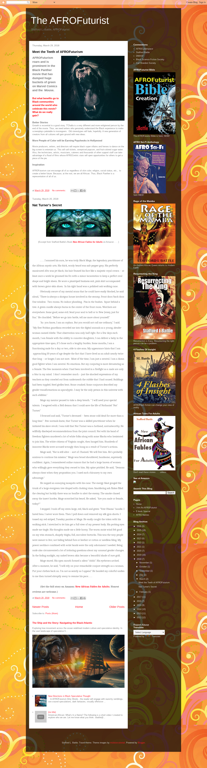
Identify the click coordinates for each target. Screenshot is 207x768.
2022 (139, 542)
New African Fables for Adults (92, 586)
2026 (139, 526)
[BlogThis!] (75, 190)
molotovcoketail (117, 742)
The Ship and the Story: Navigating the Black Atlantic (62, 622)
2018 (139, 559)
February (143, 592)
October (143, 566)
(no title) (52, 712)
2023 (139, 538)
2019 (139, 555)
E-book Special (143, 511)
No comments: (59, 190)
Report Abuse (141, 624)
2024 (139, 534)
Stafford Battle (143, 52)
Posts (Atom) (51, 613)
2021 (139, 547)
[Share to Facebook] (81, 190)
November (144, 562)
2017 (139, 597)
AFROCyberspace (144, 49)
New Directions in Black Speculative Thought (69, 696)
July (141, 575)
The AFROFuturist (70, 20)
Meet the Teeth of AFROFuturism (57, 52)
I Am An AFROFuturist (146, 507)
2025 (139, 530)
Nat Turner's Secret (47, 205)
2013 (139, 613)
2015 (139, 605)
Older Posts (117, 606)
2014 (139, 609)
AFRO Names (142, 515)
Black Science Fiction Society (150, 59)
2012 (139, 617)
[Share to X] (78, 190)
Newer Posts (40, 606)
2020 (139, 551)
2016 (139, 601)
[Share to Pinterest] (84, 190)
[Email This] (72, 190)
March (142, 579)
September (144, 571)
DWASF (140, 56)
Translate (156, 636)
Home (79, 606)
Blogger (141, 742)
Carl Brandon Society (146, 63)
